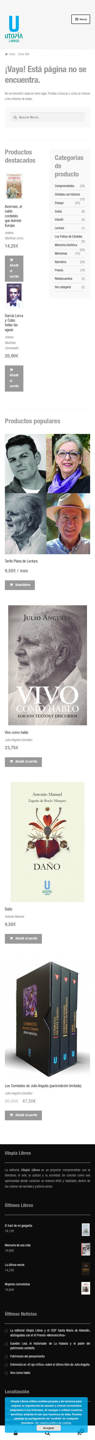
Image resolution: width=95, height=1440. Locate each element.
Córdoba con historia (67, 195)
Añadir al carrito (14, 271)
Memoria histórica (66, 245)
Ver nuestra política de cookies (53, 1423)
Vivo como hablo (20, 1373)
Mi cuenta (16, 1433)
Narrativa (60, 262)
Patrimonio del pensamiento (27, 1356)
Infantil (59, 220)
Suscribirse (22, 585)
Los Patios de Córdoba (68, 237)
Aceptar (48, 1428)
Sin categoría (63, 287)
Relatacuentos (63, 279)
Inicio (12, 54)
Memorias (61, 254)
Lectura (59, 228)
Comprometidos (64, 186)
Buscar (47, 1433)
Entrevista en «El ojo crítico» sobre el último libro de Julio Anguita (50, 1365)
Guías (58, 211)
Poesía (59, 270)
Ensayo (59, 203)
